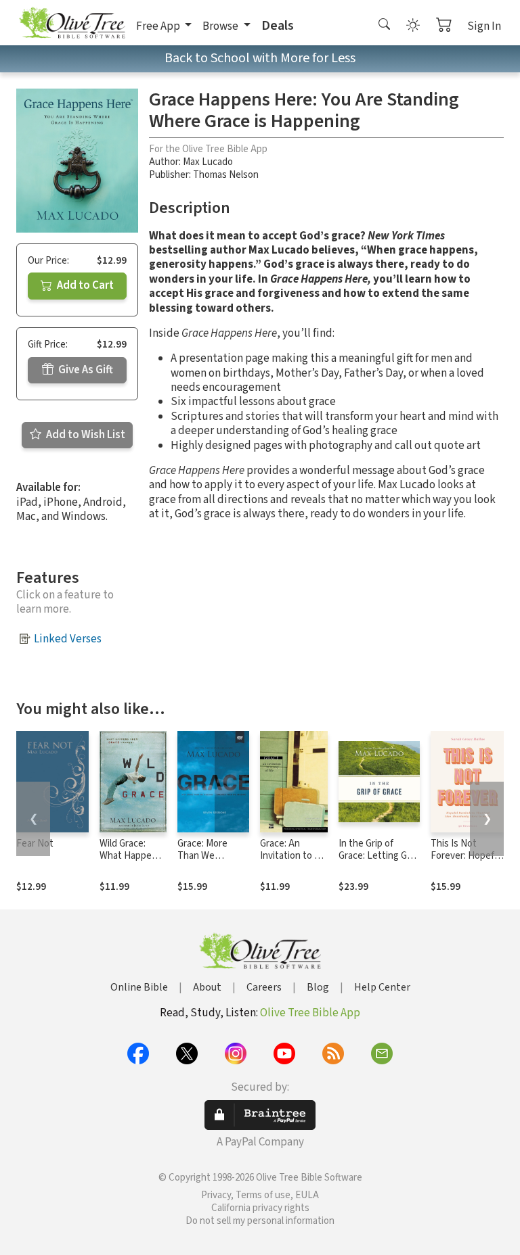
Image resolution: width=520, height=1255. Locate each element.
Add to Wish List (84, 435)
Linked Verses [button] (68, 639)
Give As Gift (84, 370)
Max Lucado (208, 162)
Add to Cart (84, 285)
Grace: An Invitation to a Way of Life (289, 856)
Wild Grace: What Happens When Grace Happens (131, 862)
